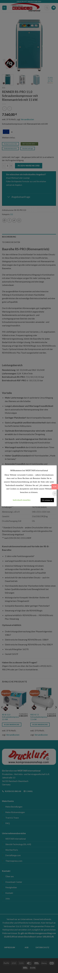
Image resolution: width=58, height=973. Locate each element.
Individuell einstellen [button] (21, 500)
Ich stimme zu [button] (47, 500)
